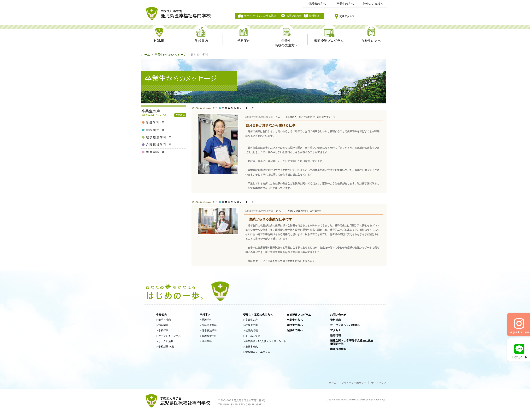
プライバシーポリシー (353, 382)
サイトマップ (378, 382)
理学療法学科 (208, 330)
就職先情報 (250, 330)
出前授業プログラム (299, 314)
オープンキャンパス (168, 335)
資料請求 (314, 15)
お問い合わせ (294, 15)
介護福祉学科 (208, 335)
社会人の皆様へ (373, 3)
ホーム (145, 54)
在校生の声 (250, 325)
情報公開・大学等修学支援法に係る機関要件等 (351, 342)
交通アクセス (347, 16)
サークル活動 (164, 341)
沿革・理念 (163, 319)
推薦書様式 (250, 346)
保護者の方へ (317, 3)
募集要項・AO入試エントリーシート (264, 341)
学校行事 (162, 330)
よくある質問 (251, 335)
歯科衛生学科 (208, 325)
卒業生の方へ (345, 3)
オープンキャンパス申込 (345, 325)
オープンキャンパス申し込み (260, 15)
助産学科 (206, 341)
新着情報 (335, 335)
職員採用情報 (338, 349)
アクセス (335, 330)
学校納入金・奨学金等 (256, 351)
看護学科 (206, 319)
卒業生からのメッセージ (170, 54)
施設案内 (162, 325)
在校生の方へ (295, 325)
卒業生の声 (250, 319)
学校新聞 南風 (165, 346)
